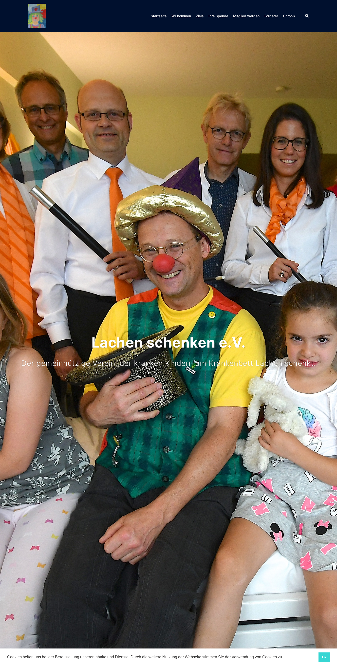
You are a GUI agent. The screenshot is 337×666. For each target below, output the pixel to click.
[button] (284, 657)
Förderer (271, 16)
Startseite (159, 16)
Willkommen (181, 16)
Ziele (200, 16)
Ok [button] (324, 657)
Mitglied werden (246, 16)
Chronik (289, 16)
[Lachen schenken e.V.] (37, 15)
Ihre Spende (218, 16)
